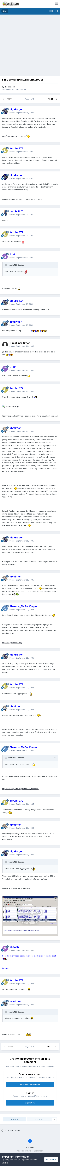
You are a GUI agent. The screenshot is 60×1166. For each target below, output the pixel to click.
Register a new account (30, 1084)
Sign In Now (30, 1103)
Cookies (30, 1147)
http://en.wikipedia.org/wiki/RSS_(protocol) (20, 789)
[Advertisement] (30, 45)
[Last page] (56, 99)
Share (15, 1119)
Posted (21, 113)
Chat (24, 89)
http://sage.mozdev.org (12, 642)
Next (50, 99)
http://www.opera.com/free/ (14, 136)
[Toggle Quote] (6, 265)
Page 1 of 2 (30, 99)
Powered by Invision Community (30, 1151)
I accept (52, 1159)
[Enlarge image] (28, 136)
